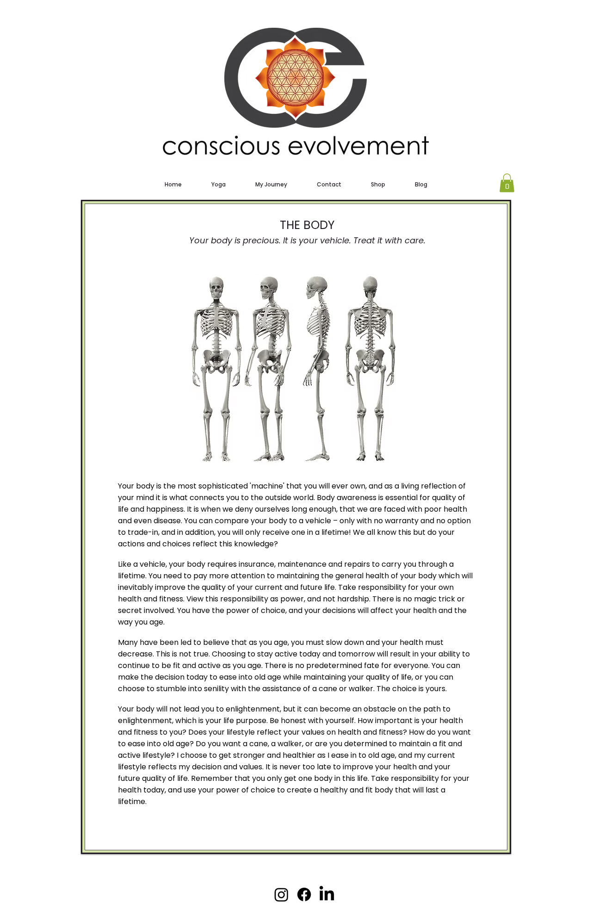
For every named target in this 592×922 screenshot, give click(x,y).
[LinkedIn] (327, 894)
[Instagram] (281, 894)
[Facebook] (304, 894)
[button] (507, 182)
